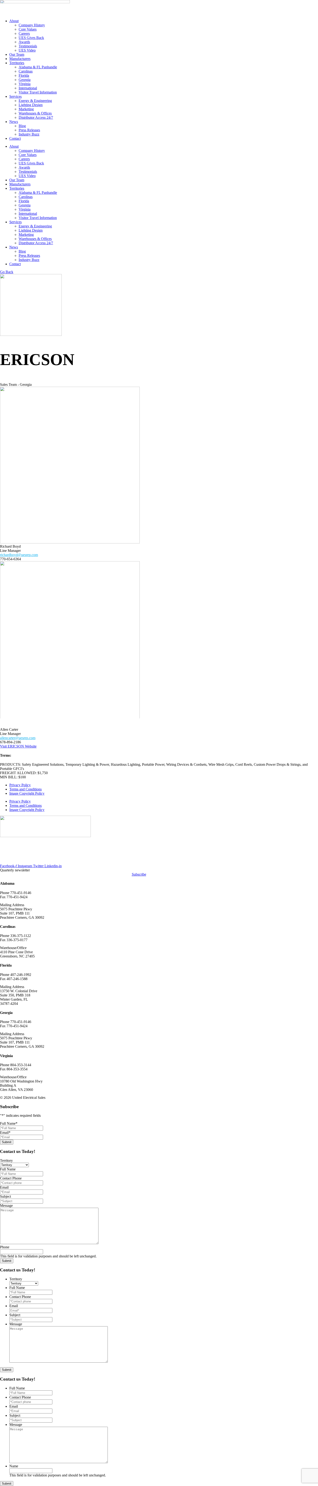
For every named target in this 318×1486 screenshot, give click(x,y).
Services (15, 96)
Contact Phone (11, 1178)
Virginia (24, 84)
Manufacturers (19, 59)
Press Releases (29, 130)
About (14, 21)
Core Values (28, 29)
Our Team (16, 54)
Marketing (26, 109)
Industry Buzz (29, 134)
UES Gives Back (31, 38)
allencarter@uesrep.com (17, 738)
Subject (5, 1196)
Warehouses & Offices (35, 113)
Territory (6, 1160)
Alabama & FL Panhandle (38, 67)
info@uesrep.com (13, 862)
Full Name (8, 1123)
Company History (32, 25)
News (13, 122)
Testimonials (28, 46)
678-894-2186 (10, 742)
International (28, 88)
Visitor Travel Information (38, 92)
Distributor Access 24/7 (36, 117)
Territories (16, 63)
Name (13, 1466)
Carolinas (26, 71)
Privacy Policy (20, 785)
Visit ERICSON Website (18, 746)
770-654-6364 (10, 559)
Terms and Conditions (25, 789)
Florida (24, 75)
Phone (4, 1247)
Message (6, 1206)
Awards (24, 42)
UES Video (27, 50)
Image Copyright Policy (26, 793)
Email (5, 1133)
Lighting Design (31, 105)
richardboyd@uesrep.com (19, 555)
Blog (22, 126)
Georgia (24, 80)
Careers (24, 33)
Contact (15, 138)
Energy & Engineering (35, 101)
